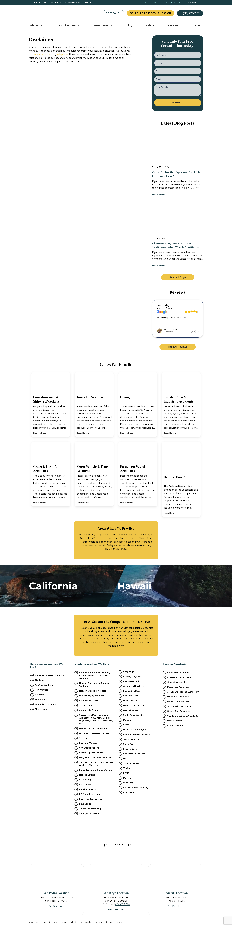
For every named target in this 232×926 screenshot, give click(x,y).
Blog (129, 25)
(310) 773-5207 (191, 13)
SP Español (113, 13)
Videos (150, 25)
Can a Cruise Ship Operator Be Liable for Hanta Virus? (176, 174)
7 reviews (169, 308)
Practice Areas (68, 25)
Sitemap (109, 922)
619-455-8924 (122, 904)
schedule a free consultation (150, 13)
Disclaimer (120, 922)
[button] (177, 277)
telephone (62, 54)
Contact (197, 25)
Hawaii (134, 586)
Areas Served (101, 25)
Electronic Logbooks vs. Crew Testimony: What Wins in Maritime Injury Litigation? (174, 245)
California (53, 586)
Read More (158, 194)
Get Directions (56, 906)
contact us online (41, 54)
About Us (36, 25)
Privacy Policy (97, 922)
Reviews (173, 25)
